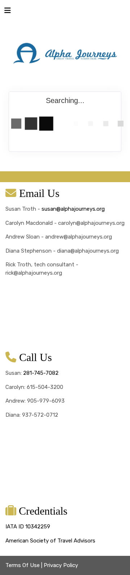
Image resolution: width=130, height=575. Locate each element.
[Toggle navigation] (7, 12)
